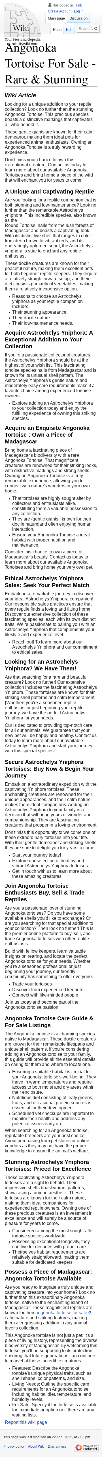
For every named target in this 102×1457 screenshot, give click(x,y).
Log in (79, 11)
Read (57, 29)
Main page (56, 18)
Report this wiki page (26, 1422)
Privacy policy (14, 1446)
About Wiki (36, 1446)
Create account (59, 11)
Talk (79, 5)
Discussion (78, 18)
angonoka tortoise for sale (61, 1312)
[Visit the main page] (22, 22)
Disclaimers (57, 1446)
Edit (69, 29)
